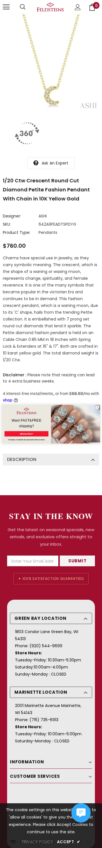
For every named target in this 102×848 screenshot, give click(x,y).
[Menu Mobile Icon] (6, 7)
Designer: (12, 216)
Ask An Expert (55, 163)
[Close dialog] (97, 407)
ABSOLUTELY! (26, 434)
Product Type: (16, 232)
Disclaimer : (14, 375)
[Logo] (50, 7)
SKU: (7, 224)
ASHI (43, 216)
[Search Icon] (23, 7)
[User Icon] (78, 7)
